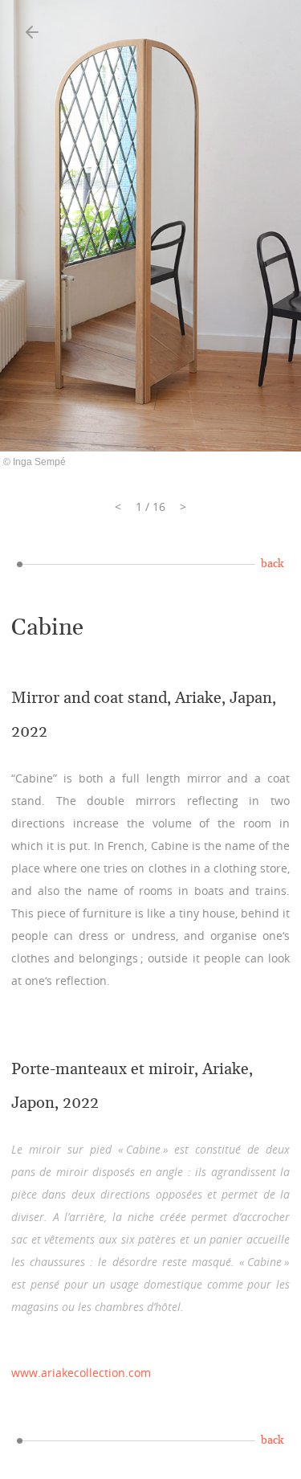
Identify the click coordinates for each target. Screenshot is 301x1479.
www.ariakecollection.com (81, 1372)
